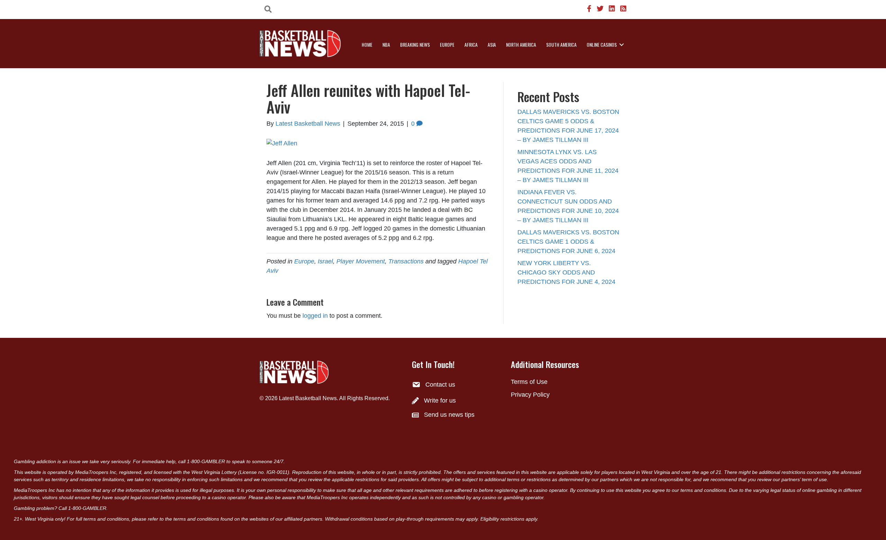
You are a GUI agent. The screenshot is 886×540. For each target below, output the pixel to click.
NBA (386, 44)
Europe (447, 44)
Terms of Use (529, 381)
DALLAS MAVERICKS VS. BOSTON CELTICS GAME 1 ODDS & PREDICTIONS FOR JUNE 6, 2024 (568, 241)
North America (521, 44)
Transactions (406, 261)
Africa (471, 44)
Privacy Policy (530, 394)
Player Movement (360, 261)
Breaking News (415, 44)
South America (561, 44)
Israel (325, 261)
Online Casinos (602, 44)
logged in (315, 315)
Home (367, 44)
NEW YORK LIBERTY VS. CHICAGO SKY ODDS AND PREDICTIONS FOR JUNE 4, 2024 (566, 272)
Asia (492, 44)
